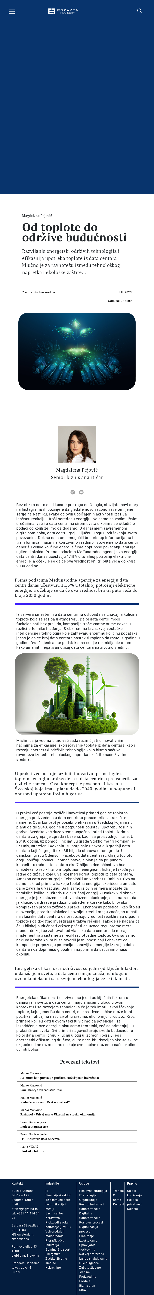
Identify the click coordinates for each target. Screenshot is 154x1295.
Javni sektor (54, 1213)
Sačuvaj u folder (120, 301)
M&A (82, 1290)
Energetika (52, 1254)
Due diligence (89, 1263)
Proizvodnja (87, 1276)
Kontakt (118, 1204)
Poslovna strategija (93, 1191)
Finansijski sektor (58, 1195)
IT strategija (88, 1195)
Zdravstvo (52, 1218)
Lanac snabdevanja (93, 1258)
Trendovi (119, 1191)
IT (46, 1191)
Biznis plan (87, 1285)
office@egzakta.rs (25, 1209)
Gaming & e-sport (57, 1249)
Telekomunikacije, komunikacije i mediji (58, 1204)
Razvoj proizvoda (91, 1254)
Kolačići (133, 1209)
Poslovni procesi (91, 1222)
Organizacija (88, 1200)
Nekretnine (53, 1267)
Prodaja (84, 1281)
